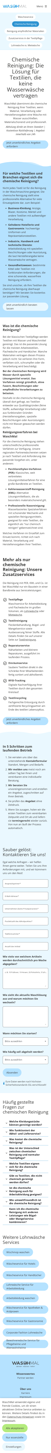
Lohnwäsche (31, 611)
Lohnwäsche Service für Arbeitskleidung (19, 1286)
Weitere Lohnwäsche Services (24, 1239)
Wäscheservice (25, 16)
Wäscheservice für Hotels (20, 1263)
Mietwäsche (15, 614)
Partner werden (25, 1377)
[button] (25, 1123)
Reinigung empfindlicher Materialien (25, 31)
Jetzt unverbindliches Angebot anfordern (23, 144)
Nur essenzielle (14, 1437)
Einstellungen (13, 1446)
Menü (40, 6)
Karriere (25, 1393)
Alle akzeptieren (15, 1428)
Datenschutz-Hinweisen (20, 1416)
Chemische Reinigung (26, 24)
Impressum (8, 1420)
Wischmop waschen (17, 1252)
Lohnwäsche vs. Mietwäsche (25, 45)
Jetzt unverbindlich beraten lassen (21, 306)
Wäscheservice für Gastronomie (24, 1321)
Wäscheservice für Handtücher (23, 1275)
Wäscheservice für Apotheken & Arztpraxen (24, 1309)
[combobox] (25, 1041)
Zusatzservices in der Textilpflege (25, 38)
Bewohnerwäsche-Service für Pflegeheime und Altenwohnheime (23, 1344)
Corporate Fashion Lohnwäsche (24, 1332)
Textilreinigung (27, 639)
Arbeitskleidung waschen (20, 1298)
